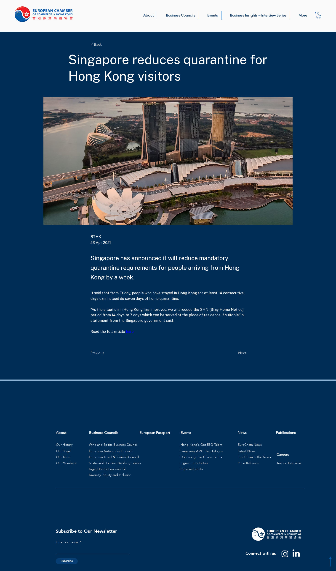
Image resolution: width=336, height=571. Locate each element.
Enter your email (67, 542)
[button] (146, 15)
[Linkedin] (296, 553)
